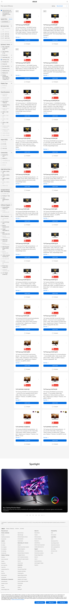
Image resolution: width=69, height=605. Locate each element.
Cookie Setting (39, 602)
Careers (36, 534)
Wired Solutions (21, 551)
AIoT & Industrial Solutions (23, 557)
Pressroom (36, 540)
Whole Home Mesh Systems (23, 547)
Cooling (3, 587)
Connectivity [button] (4, 152)
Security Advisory (38, 561)
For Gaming (3, 551)
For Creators (3, 547)
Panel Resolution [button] (5, 92)
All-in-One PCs (4, 565)
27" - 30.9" (3, 35)
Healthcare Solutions (5, 537)
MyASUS (36, 565)
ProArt (2, 54)
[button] (1, 1)
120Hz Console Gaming (4, 255)
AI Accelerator (20, 538)
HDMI (2, 158)
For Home (3, 543)
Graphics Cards (4, 583)
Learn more (27, 40)
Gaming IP (20, 589)
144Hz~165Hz (4, 171)
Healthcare (3, 70)
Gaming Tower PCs (5, 569)
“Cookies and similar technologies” (17, 599)
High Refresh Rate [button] (6, 169)
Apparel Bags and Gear (22, 575)
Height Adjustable (5, 228)
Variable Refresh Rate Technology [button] (5, 190)
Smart (2, 63)
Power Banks (20, 583)
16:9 (2, 148)
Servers (19, 561)
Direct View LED (4, 559)
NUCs (2, 571)
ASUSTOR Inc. (37, 542)
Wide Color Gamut (5, 239)
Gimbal (19, 587)
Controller (20, 585)
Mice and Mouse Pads (22, 569)
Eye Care (3, 66)
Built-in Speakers (5, 225)
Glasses (2, 561)
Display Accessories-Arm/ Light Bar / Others (6, 75)
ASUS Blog (53, 549)
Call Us (35, 559)
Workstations (4, 575)
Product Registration (38, 555)
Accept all (62, 602)
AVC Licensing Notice (55, 547)
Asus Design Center (55, 543)
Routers (19, 545)
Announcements (37, 536)
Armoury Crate (54, 551)
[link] (34, 1)
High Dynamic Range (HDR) (6, 247)
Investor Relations (38, 538)
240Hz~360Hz (4, 178)
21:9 (2, 143)
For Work (3, 545)
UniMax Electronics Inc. (39, 546)
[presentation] (1, 10)
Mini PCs (3, 573)
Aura (52, 553)
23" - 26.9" (3, 33)
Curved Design (4, 221)
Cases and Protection (22, 577)
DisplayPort (3, 154)
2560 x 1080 (4, 122)
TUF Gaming (4, 51)
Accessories (3, 539)
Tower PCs (3, 567)
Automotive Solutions (55, 545)
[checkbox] (6, 48)
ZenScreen (3, 57)
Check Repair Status (38, 551)
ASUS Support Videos (38, 563)
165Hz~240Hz (4, 174)
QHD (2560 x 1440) (5, 101)
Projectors (3, 563)
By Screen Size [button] (5, 26)
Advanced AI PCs (54, 541)
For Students (3, 549)
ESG (52, 532)
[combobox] (62, 6)
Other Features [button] (5, 216)
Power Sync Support (5, 265)
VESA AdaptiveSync (5, 197)
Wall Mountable (4, 232)
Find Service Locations (39, 553)
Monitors (3, 557)
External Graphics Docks (23, 536)
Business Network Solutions (23, 553)
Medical (3, 72)
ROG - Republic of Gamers (5, 47)
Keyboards (20, 567)
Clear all (10, 19)
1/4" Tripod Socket (5, 272)
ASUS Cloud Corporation (39, 544)
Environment (53, 534)
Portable (3, 61)
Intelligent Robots (21, 555)
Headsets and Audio (22, 571)
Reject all (51, 602)
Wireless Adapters (21, 549)
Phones (2, 534)
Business (3, 68)
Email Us (36, 557)
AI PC (52, 539)
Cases (2, 585)
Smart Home (20, 563)
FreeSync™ (3, 195)
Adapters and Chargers (22, 579)
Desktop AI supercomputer (23, 559)
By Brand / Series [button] (5, 44)
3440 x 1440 (4, 111)
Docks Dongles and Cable (23, 581)
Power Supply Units (5, 589)
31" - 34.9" (3, 38)
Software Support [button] (5, 205)
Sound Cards (20, 540)
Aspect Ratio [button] (4, 139)
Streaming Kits (21, 573)
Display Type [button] (4, 83)
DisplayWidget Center (4, 207)
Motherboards (4, 581)
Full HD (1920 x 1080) (4, 105)
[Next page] (43, 515)
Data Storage (20, 534)
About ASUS (37, 532)
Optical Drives (20, 532)
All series (22, 528)
